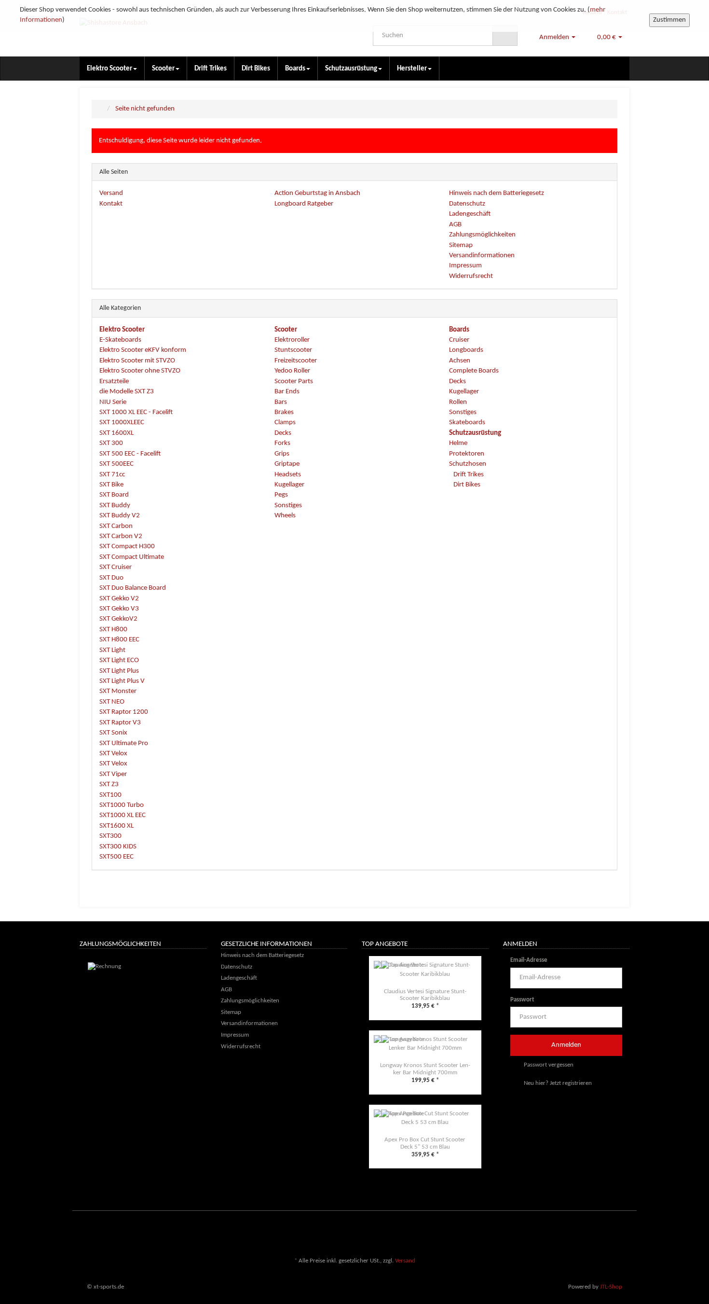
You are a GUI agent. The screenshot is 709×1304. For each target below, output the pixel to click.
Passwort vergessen (547, 1065)
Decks (282, 433)
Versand (111, 193)
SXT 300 (111, 443)
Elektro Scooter (109, 68)
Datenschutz (467, 204)
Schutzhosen (467, 464)
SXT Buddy (114, 505)
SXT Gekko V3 (119, 608)
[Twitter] (595, 1232)
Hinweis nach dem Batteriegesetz (496, 193)
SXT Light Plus (119, 671)
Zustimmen (669, 20)
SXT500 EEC (116, 856)
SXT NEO (111, 702)
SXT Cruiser (115, 567)
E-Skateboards (120, 340)
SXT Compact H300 (127, 546)
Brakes (284, 412)
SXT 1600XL (116, 433)
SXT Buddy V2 (119, 515)
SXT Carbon (116, 526)
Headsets (287, 474)
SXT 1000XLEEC (121, 422)
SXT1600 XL (116, 826)
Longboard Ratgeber (303, 204)
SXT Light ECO (119, 660)
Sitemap (461, 245)
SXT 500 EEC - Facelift (130, 454)
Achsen (459, 360)
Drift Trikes (210, 68)
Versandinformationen (482, 255)
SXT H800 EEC (119, 639)
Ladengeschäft (470, 214)
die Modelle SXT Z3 (126, 391)
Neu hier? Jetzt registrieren (557, 1083)
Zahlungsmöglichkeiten (482, 234)
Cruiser (459, 340)
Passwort (522, 1000)
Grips (281, 454)
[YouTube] (624, 1232)
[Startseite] (102, 108)
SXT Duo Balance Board (132, 588)
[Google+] (609, 1232)
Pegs (281, 495)
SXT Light (112, 650)
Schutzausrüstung (351, 68)
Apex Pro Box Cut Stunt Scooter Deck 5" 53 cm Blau (424, 1143)
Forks (282, 443)
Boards (295, 68)
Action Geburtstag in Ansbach (317, 193)
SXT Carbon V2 (120, 536)
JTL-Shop (611, 1287)
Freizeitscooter (295, 360)
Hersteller (412, 68)
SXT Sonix (113, 732)
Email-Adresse (528, 960)
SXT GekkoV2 (118, 619)
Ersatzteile (114, 381)
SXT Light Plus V (122, 681)
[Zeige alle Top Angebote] (486, 945)
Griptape (287, 464)
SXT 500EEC (116, 464)
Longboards (466, 350)
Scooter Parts (293, 381)
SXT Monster (117, 691)
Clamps (285, 422)
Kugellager (289, 484)
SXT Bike (111, 484)
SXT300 (110, 836)
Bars (280, 402)
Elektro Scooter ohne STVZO (139, 371)
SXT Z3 (109, 784)
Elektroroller (292, 340)
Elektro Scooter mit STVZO (137, 360)
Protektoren (466, 454)
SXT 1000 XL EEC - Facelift (136, 412)
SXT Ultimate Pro (123, 743)
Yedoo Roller (292, 371)
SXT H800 (113, 629)
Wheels (285, 515)
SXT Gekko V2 (119, 598)
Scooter (163, 68)
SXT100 (110, 795)
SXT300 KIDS (117, 846)
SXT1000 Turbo (121, 805)
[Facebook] (580, 1232)
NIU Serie (112, 402)
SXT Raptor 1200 (123, 712)
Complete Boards (474, 371)
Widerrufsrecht (471, 276)
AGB (455, 224)
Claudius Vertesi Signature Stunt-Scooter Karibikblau (425, 994)
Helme (458, 443)
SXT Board (114, 495)
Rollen (458, 402)
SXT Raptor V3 (120, 722)
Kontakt (111, 204)
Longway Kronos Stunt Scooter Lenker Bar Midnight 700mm (425, 1068)
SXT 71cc (112, 474)
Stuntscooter (293, 350)
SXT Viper (113, 774)
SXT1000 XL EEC (122, 815)
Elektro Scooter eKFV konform (142, 350)
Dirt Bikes (256, 68)
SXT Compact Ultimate (131, 557)
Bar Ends (287, 391)
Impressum (465, 265)
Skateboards (467, 422)
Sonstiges (288, 505)
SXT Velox (113, 753)
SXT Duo (111, 578)
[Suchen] (505, 36)
